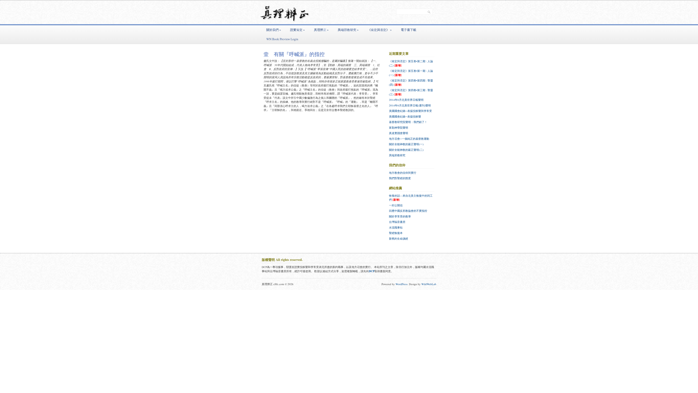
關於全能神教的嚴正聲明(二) (406, 150)
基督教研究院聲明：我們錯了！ (408, 122)
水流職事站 (396, 227)
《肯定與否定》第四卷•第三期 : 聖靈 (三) (411, 92)
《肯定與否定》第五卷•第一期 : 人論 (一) (411, 73)
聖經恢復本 (396, 233)
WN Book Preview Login (282, 39)
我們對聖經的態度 (400, 178)
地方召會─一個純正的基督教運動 (409, 138)
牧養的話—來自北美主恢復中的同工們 (411, 198)
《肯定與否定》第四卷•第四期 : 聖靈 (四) (411, 83)
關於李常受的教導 (400, 216)
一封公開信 (396, 205)
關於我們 (273, 30)
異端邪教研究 (348, 30)
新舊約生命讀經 (398, 238)
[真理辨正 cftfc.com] (285, 19)
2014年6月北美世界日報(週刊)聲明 (410, 105)
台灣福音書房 (397, 222)
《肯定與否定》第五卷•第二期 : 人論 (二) (411, 63)
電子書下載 (408, 30)
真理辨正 (321, 30)
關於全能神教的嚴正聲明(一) (406, 144)
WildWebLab (428, 284)
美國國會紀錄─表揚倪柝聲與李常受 (410, 111)
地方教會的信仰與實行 (402, 172)
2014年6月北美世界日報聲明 (406, 100)
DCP (371, 271)
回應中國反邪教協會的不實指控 (408, 211)
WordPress (402, 284)
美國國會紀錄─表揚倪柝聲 (405, 116)
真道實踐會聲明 (398, 133)
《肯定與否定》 (380, 30)
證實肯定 (297, 30)
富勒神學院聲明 (398, 127)
